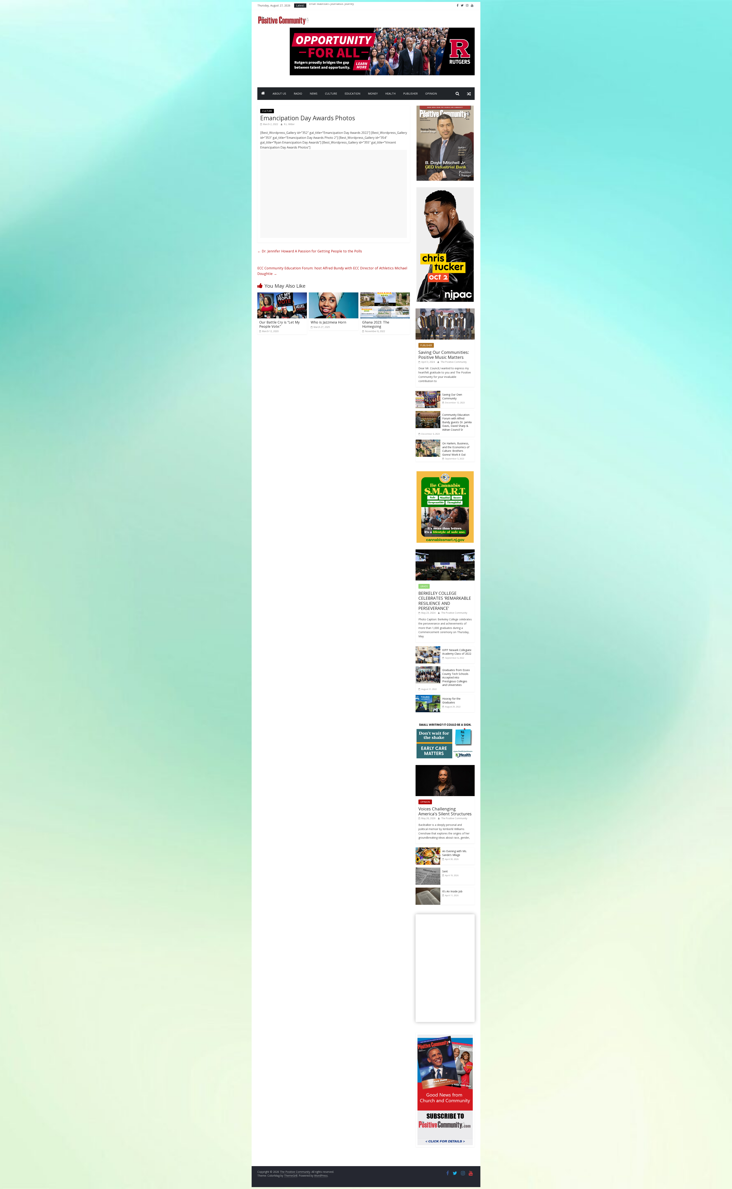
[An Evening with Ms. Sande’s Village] (428, 849)
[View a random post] (469, 93)
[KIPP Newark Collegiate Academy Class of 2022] (428, 648)
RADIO (298, 93)
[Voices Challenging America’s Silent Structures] (445, 767)
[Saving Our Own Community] (428, 393)
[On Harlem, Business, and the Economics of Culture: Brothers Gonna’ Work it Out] (428, 441)
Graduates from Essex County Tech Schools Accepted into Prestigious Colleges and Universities (456, 677)
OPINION (431, 93)
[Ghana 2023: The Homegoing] (385, 295)
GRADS (424, 586)
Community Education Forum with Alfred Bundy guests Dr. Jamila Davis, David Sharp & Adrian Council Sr (457, 422)
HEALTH (390, 93)
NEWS (313, 93)
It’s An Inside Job (452, 891)
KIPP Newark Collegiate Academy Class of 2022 (456, 652)
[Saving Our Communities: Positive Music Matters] (445, 310)
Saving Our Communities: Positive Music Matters (443, 354)
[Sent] (428, 869)
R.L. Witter (289, 124)
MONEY (373, 93)
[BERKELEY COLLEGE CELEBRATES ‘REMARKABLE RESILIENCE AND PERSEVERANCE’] (445, 551)
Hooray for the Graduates (451, 700)
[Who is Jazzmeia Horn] (333, 295)
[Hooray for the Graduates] (428, 697)
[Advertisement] (333, 194)
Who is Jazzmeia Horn (328, 322)
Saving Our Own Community (452, 396)
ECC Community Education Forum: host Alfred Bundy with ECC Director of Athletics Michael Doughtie (332, 271)
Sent (445, 871)
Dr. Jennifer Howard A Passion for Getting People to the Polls (309, 251)
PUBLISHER (410, 93)
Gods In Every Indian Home (326, 5)
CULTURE (331, 93)
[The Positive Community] (263, 93)
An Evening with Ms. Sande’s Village (454, 853)
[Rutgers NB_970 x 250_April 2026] (382, 30)
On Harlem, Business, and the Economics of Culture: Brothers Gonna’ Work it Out (455, 449)
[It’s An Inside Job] (428, 889)
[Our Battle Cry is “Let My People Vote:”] (282, 295)
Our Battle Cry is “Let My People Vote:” (279, 324)
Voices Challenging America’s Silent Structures (445, 811)
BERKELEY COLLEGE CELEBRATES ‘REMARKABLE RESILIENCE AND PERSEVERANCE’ (444, 600)
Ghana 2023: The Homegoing (375, 324)
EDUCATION (352, 93)
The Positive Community (454, 362)
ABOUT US (279, 93)
